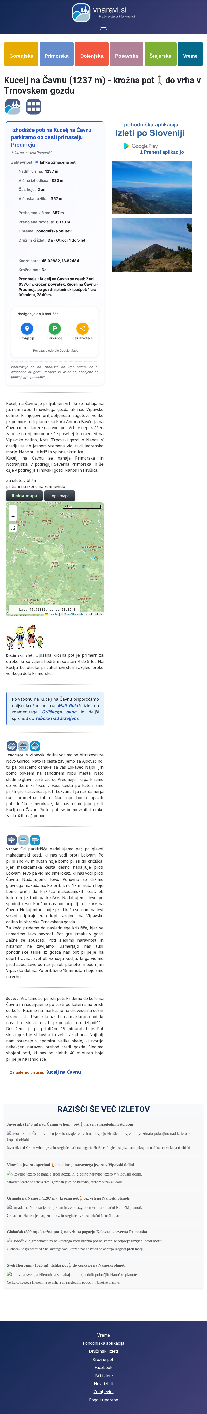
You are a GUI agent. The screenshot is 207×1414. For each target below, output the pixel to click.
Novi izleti (103, 1383)
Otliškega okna (59, 712)
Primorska (57, 56)
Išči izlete (103, 1375)
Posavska (126, 56)
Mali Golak (69, 705)
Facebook (103, 1367)
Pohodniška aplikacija (103, 1343)
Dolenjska (92, 56)
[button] (13, 509)
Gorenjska (21, 56)
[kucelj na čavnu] (12, 106)
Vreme (190, 56)
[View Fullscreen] (13, 528)
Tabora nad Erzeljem (56, 718)
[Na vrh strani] (200, 1407)
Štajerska (160, 56)
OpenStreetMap (74, 614)
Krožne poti (104, 1359)
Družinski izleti (103, 1351)
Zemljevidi (104, 1392)
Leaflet (53, 614)
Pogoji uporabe (103, 1400)
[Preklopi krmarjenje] (103, 28)
